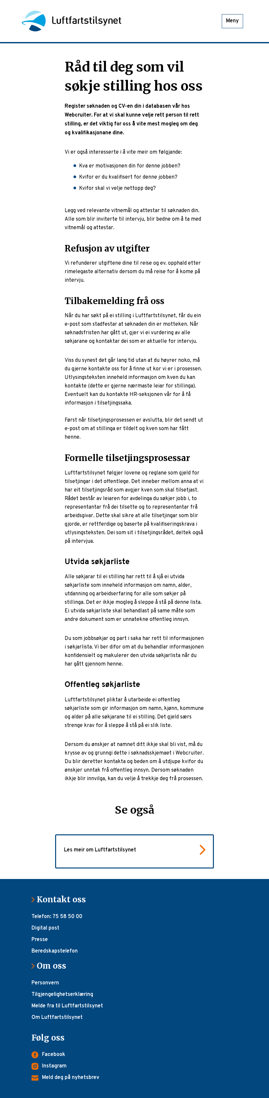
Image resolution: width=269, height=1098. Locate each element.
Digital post (45, 928)
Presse (39, 939)
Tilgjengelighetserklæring (62, 994)
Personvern (45, 983)
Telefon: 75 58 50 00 (56, 916)
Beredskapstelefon (54, 951)
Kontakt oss (64, 899)
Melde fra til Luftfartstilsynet (67, 1006)
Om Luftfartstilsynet (57, 1017)
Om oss (54, 966)
